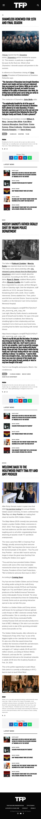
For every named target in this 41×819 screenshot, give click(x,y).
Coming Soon (17, 577)
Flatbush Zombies (19, 263)
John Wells (28, 99)
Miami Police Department (9, 376)
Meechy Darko (26, 374)
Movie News (15, 180)
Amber (4, 697)
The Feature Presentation (15, 805)
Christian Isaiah (29, 127)
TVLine (27, 134)
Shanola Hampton (9, 130)
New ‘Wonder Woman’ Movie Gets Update (22, 191)
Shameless (11, 57)
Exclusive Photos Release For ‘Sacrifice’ (22, 183)
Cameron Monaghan (10, 124)
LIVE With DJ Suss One (12, 808)
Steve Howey (26, 130)
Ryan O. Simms (13, 279)
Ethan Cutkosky (15, 127)
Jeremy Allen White (14, 121)
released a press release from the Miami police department (19, 271)
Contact (25, 808)
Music (3, 220)
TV (2, 15)
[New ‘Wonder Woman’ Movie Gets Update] (7, 191)
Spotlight (15, 170)
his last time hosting (13, 509)
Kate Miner (27, 121)
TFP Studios (30, 805)
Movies (4, 463)
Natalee (4, 140)
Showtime (23, 55)
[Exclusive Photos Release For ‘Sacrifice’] (7, 183)
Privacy (33, 808)
